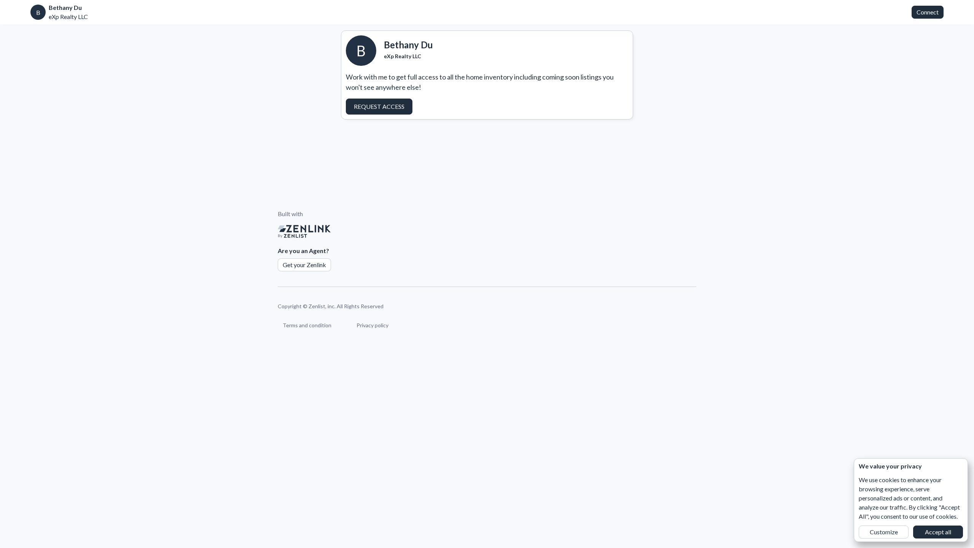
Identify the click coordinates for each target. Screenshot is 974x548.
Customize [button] (884, 531)
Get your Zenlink (304, 264)
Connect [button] (928, 12)
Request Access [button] (379, 106)
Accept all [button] (938, 531)
